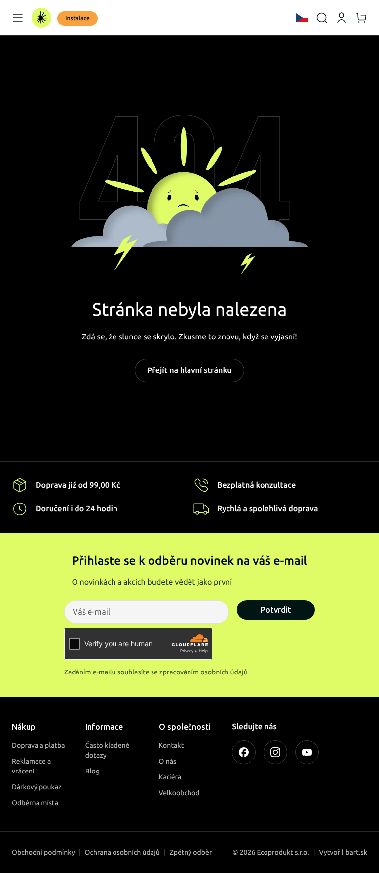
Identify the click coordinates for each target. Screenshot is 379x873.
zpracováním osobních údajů (203, 672)
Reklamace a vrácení (31, 766)
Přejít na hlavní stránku (189, 370)
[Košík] (361, 18)
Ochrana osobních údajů (122, 852)
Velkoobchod (179, 793)
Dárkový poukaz (37, 787)
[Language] (302, 17)
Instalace (77, 18)
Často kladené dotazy (107, 750)
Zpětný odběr (191, 852)
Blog (92, 771)
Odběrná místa (35, 802)
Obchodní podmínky (43, 852)
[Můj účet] (341, 18)
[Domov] (41, 18)
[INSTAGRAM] (275, 752)
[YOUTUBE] (307, 752)
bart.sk (356, 852)
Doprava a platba (38, 745)
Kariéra (170, 777)
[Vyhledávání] (322, 18)
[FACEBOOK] (244, 752)
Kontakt (171, 745)
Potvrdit (276, 609)
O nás (168, 761)
